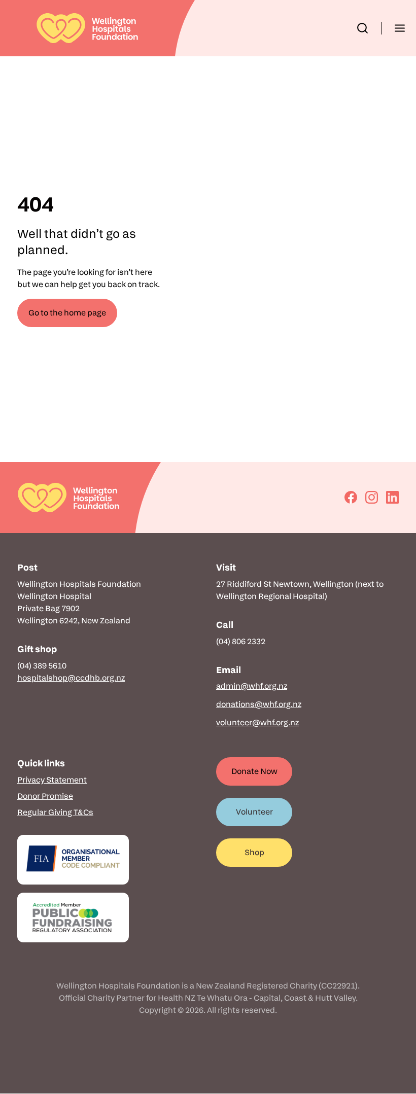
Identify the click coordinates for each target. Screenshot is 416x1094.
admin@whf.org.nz (251, 686)
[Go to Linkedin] (392, 497)
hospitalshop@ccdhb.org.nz (71, 678)
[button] (362, 28)
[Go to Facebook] (350, 497)
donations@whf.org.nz (258, 704)
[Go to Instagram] (371, 497)
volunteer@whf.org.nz (257, 722)
